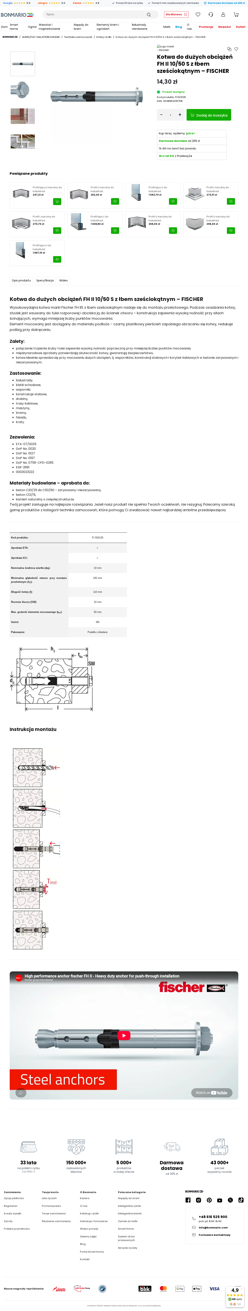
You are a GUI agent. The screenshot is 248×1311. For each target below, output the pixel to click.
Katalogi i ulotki (89, 1213)
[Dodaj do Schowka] (236, 49)
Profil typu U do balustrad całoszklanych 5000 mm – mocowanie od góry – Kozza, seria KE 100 (162, 189)
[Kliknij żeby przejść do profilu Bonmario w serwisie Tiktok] (241, 1200)
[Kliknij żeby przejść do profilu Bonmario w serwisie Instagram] (198, 1200)
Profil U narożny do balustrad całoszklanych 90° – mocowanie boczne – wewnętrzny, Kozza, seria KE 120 (163, 218)
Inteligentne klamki (130, 1213)
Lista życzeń (49, 1198)
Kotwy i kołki (103, 37)
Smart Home (126, 1229)
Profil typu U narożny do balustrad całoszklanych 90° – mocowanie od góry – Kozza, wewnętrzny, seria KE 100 (47, 189)
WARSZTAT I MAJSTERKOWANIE (41, 37)
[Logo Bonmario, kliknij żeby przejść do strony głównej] (17, 14)
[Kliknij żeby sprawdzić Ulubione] (198, 14)
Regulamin (10, 1206)
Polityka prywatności (17, 1229)
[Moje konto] (223, 14)
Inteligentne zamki (129, 1206)
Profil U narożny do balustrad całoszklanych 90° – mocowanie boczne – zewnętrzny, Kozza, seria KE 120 (220, 218)
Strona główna (10, 37)
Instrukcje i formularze (94, 1221)
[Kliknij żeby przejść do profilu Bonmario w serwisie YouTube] (219, 1200)
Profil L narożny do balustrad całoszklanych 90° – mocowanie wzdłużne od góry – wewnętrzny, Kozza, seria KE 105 (221, 189)
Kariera (84, 1198)
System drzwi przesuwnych (126, 1238)
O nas (83, 1206)
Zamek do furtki (128, 1221)
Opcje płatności (14, 1198)
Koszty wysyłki (12, 1213)
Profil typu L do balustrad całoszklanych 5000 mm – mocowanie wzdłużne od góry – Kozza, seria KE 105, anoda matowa (103, 218)
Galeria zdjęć (88, 1236)
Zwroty (8, 1221)
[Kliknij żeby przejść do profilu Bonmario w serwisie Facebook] (187, 1200)
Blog (83, 1244)
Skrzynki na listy (127, 1248)
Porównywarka (51, 1206)
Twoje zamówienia (54, 1213)
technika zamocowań (78, 510)
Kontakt (85, 1259)
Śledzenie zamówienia (56, 1221)
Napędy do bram (129, 1198)
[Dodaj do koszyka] (57, 201)
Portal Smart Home (92, 1252)
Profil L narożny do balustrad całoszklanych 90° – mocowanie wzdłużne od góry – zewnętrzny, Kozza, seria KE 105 (46, 218)
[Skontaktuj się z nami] (115, 201)
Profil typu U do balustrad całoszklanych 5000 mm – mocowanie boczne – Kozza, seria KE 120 (47, 247)
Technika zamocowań (78, 37)
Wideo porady (89, 1229)
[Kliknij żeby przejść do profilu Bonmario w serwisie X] (230, 1200)
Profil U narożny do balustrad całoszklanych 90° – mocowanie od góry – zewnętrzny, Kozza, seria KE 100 (105, 189)
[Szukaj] (148, 14)
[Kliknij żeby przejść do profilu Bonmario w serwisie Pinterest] (209, 1200)
